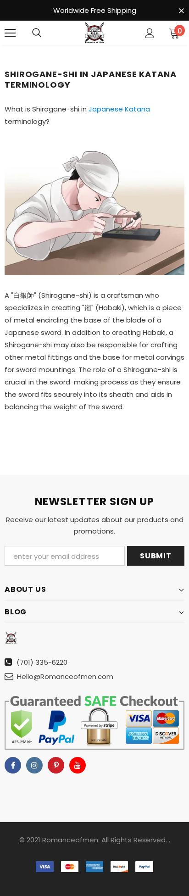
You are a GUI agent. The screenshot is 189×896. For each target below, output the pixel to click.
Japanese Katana (119, 109)
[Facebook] (13, 765)
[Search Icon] (36, 33)
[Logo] (94, 32)
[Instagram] (34, 765)
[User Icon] (150, 33)
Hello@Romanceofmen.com (65, 676)
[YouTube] (77, 765)
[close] (181, 11)
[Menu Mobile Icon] (10, 33)
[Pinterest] (56, 765)
